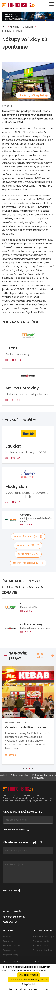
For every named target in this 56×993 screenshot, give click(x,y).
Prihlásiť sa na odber (14, 829)
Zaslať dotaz (10, 890)
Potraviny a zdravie (12, 30)
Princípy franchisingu (43, 936)
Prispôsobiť (28, 984)
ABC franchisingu (42, 930)
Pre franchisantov (41, 941)
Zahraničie (8, 941)
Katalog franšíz (12, 911)
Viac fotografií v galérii (31, 95)
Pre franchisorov (41, 945)
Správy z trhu (9, 950)
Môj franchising (10, 954)
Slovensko (28, 26)
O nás (36, 961)
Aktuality (14, 26)
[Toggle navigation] (51, 4)
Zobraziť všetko (39, 655)
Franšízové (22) (26, 545)
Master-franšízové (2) (26, 563)
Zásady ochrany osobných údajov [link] (28, 989)
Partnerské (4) (26, 554)
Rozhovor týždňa (11, 945)
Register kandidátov (14, 917)
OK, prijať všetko (28, 974)
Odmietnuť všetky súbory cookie (29, 979)
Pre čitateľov (10, 961)
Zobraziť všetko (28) (26, 536)
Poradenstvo (10, 922)
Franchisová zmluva (42, 950)
